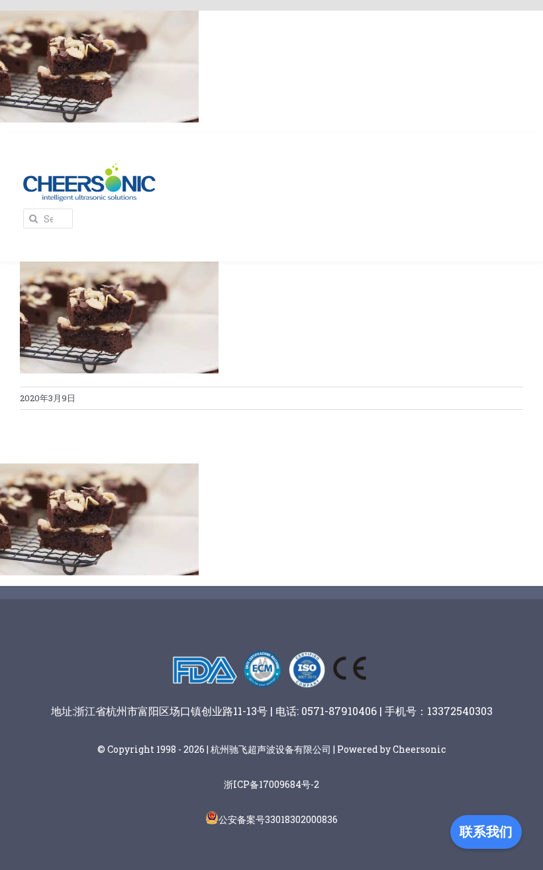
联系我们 (486, 831)
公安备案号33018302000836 (278, 819)
